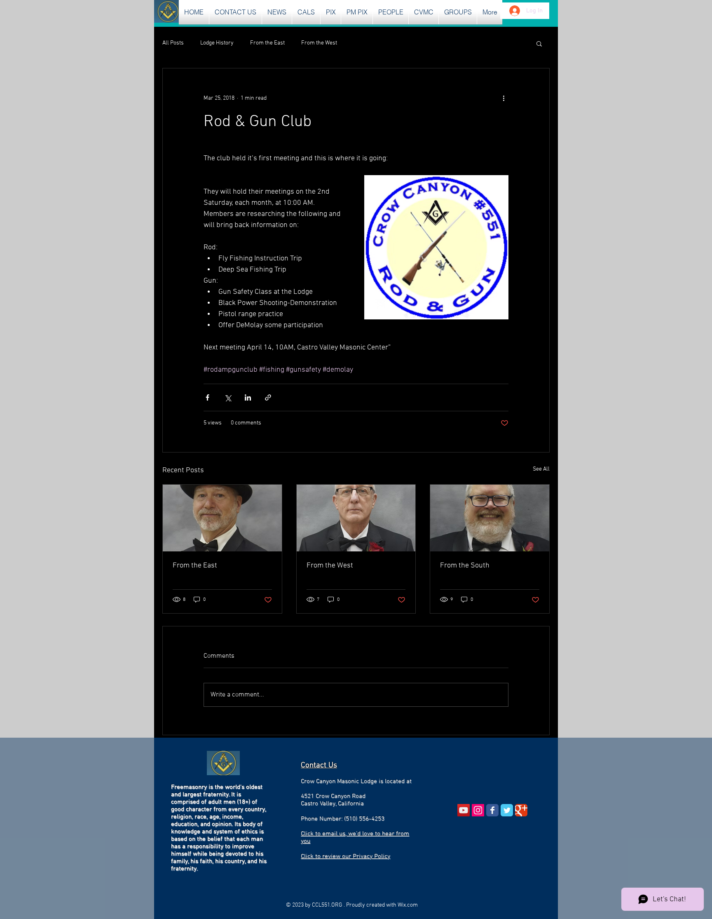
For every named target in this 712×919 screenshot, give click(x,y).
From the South (465, 565)
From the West (319, 43)
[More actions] (503, 98)
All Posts (173, 43)
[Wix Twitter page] (507, 810)
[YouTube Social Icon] (463, 810)
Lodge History (217, 43)
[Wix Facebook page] (492, 810)
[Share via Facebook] (207, 397)
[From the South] (489, 518)
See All (541, 469)
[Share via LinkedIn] (248, 397)
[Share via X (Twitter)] (228, 397)
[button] (277, 12)
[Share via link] (268, 397)
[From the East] (222, 518)
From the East (267, 43)
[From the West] (356, 518)
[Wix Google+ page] (521, 810)
